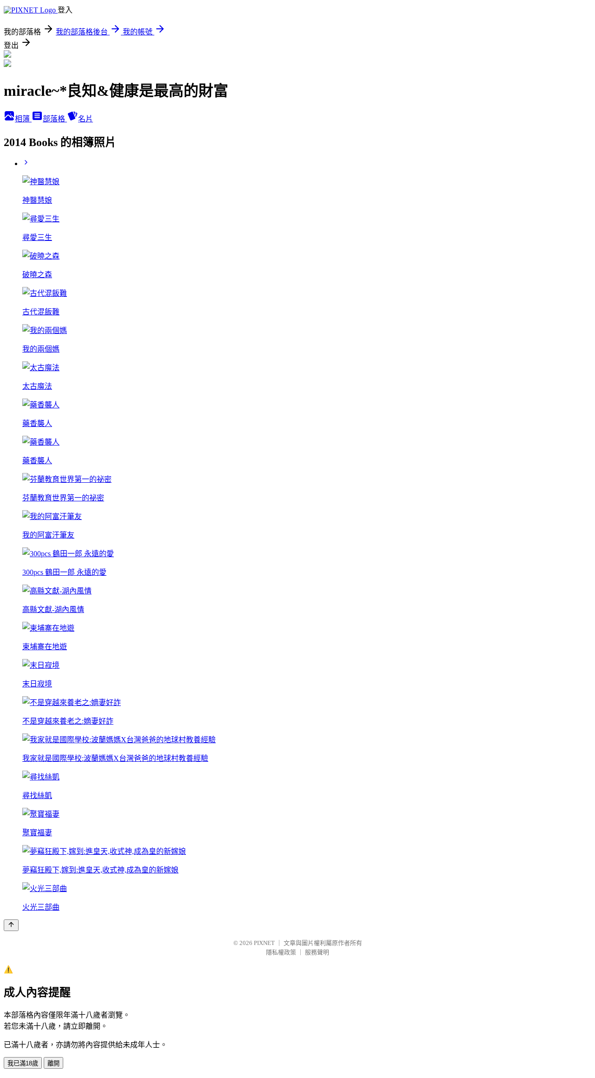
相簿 (23, 119)
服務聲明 (317, 952)
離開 (53, 1063)
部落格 (55, 119)
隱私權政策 (281, 952)
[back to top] (11, 925)
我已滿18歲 (22, 1063)
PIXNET (264, 942)
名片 (85, 119)
